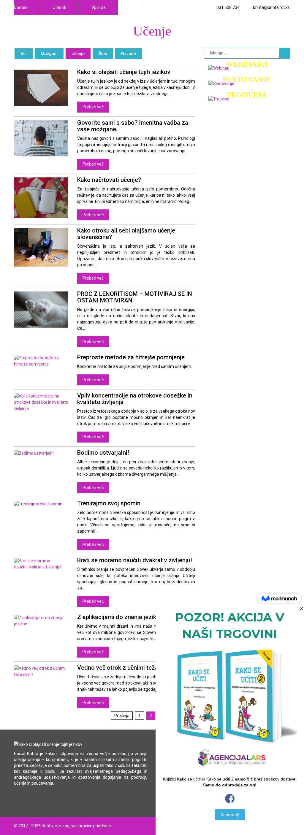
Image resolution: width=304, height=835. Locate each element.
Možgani (49, 53)
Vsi (23, 53)
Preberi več (93, 107)
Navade (128, 53)
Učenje (78, 53)
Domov (20, 7)
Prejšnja (121, 715)
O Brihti (59, 7)
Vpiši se (98, 7)
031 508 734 (228, 7)
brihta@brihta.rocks (271, 7)
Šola (103, 53)
